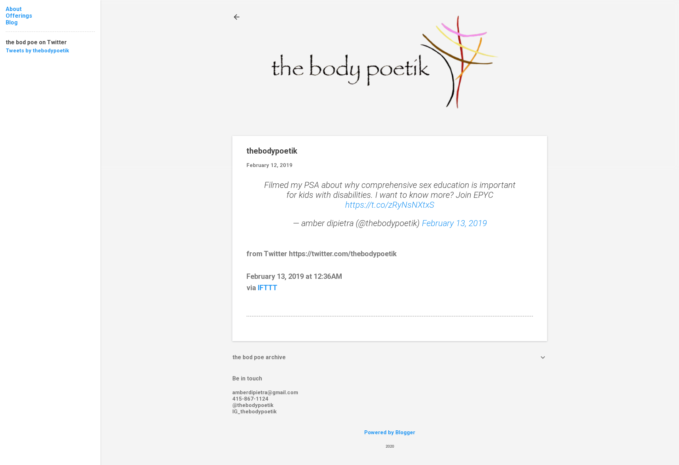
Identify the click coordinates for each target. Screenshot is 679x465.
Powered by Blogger (389, 432)
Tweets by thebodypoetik (37, 50)
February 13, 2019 (454, 223)
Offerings (19, 15)
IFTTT (267, 287)
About (14, 9)
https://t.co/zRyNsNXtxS (389, 205)
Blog (12, 22)
